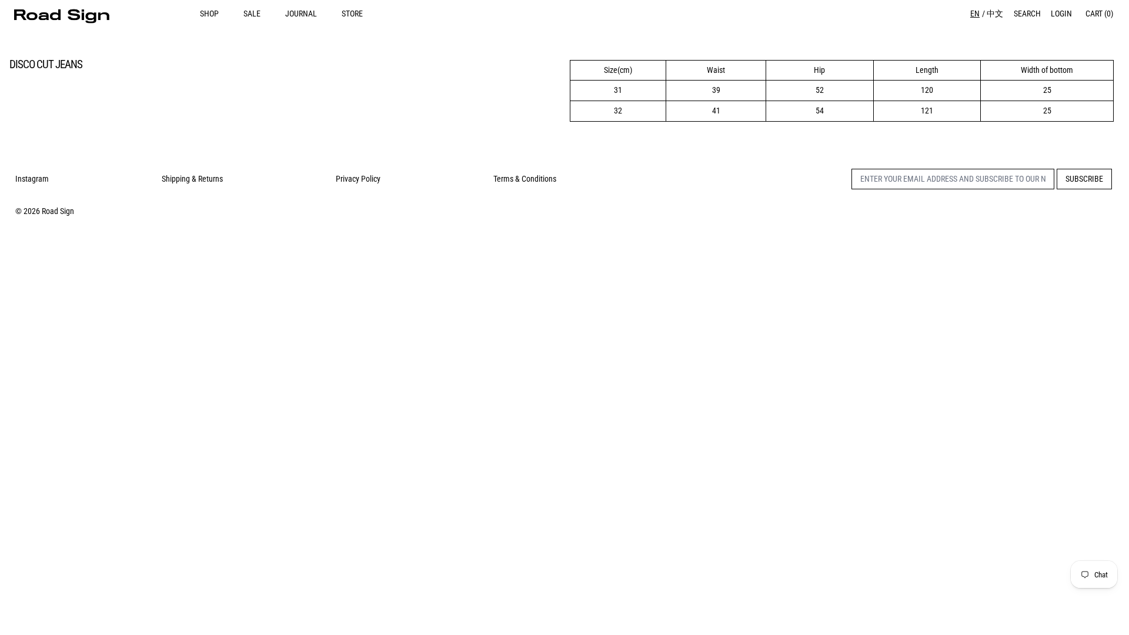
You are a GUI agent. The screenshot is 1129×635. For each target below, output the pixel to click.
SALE (251, 13)
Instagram (32, 178)
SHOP (209, 13)
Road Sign (58, 211)
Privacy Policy (358, 178)
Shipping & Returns (192, 178)
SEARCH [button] (1027, 13)
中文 (995, 13)
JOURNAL (301, 13)
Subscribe (1084, 178)
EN (975, 13)
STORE (352, 13)
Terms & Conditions (524, 178)
